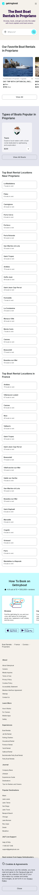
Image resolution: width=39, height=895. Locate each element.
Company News (7, 770)
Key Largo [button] (5, 824)
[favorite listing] (32, 79)
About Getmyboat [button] (8, 665)
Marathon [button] (5, 831)
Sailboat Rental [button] (7, 752)
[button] (18, 67)
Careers (5, 669)
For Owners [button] (6, 712)
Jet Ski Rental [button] (6, 734)
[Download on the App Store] (12, 630)
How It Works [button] (6, 708)
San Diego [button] (5, 806)
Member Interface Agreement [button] (12, 690)
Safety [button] (4, 719)
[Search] (33, 32)
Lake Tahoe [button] (6, 803)
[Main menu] (36, 3)
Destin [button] (4, 827)
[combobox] (15, 32)
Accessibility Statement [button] (10, 687)
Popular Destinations (10, 790)
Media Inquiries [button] (7, 672)
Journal (5, 765)
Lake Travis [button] (6, 810)
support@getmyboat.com (10, 849)
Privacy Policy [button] (7, 679)
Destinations (6, 781)
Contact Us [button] (6, 697)
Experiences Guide (8, 777)
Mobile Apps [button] (6, 716)
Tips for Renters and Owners (12, 784)
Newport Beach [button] (7, 813)
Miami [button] (4, 795)
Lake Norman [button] (6, 820)
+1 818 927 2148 (7, 846)
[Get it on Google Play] (27, 630)
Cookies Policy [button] (7, 683)
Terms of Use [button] (24, 872)
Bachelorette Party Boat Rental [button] (12, 755)
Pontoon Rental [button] (7, 745)
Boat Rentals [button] (6, 730)
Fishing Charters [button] (7, 737)
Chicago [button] (5, 817)
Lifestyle (5, 774)
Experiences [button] (7, 725)
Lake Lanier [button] (6, 799)
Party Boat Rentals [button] (8, 759)
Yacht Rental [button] (6, 748)
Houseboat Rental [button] (8, 741)
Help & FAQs (6, 842)
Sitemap (5, 694)
